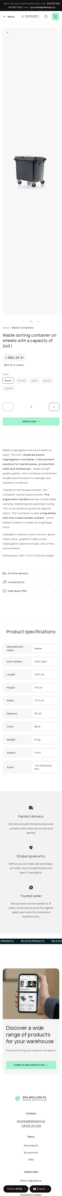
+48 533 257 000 (31, 1125)
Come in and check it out (29, 1064)
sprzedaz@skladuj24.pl (42, 7)
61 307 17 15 (15, 7)
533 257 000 (53, 3)
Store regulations (31, 1180)
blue (34, 380)
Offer (31, 1159)
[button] (8, 16)
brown (22, 380)
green (47, 380)
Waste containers (23, 327)
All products (31, 1145)
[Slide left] (23, 321)
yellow (9, 388)
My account (31, 1152)
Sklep (6, 327)
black (8, 380)
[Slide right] (38, 321)
